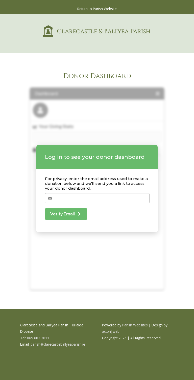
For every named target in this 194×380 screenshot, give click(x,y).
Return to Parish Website (97, 8)
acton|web (110, 331)
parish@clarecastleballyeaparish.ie (58, 344)
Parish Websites (135, 325)
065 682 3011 (38, 338)
